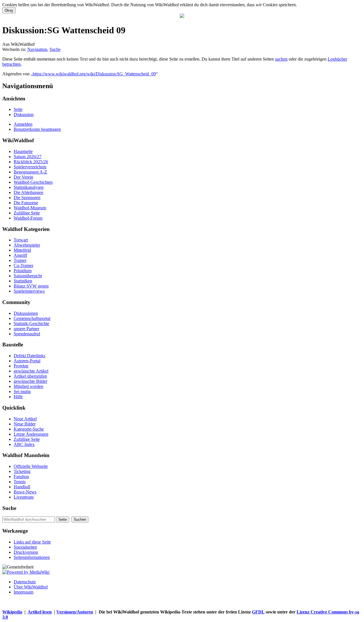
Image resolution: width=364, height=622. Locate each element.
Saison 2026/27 (28, 156)
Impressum (23, 592)
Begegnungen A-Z (30, 172)
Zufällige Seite (27, 212)
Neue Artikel (25, 418)
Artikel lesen (40, 611)
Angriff (20, 255)
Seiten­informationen (32, 557)
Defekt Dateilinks (29, 355)
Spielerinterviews (29, 291)
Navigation (37, 49)
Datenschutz (25, 581)
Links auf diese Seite (32, 542)
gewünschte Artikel (31, 371)
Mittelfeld (22, 250)
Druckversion (26, 552)
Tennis (20, 481)
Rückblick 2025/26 (31, 161)
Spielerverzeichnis (30, 166)
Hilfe (18, 396)
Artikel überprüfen (30, 376)
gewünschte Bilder (30, 381)
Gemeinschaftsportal (32, 318)
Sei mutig (22, 391)
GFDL (258, 611)
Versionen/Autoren (74, 611)
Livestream (24, 497)
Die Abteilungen (28, 192)
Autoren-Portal (27, 360)
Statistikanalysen (29, 187)
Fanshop (21, 476)
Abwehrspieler (27, 245)
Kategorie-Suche (29, 429)
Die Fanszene (26, 202)
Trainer (20, 260)
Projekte (21, 365)
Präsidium (23, 270)
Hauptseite (23, 151)
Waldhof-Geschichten (33, 182)
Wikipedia (12, 611)
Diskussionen (26, 313)
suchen (281, 59)
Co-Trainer (23, 265)
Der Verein (23, 177)
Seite (18, 109)
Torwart (21, 239)
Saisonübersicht (28, 275)
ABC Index (24, 444)
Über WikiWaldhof (31, 586)
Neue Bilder (25, 423)
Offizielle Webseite (31, 466)
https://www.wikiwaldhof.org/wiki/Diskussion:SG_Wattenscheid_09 (94, 73)
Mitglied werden (28, 386)
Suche (55, 49)
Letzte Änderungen (31, 434)
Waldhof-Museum (30, 207)
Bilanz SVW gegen (31, 286)
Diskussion (24, 114)
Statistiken (23, 280)
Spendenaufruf (27, 333)
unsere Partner (26, 328)
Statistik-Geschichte (31, 323)
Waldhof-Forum (28, 218)
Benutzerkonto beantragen (37, 129)
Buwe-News (25, 491)
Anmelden (23, 124)
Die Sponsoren (27, 197)
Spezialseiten (25, 547)
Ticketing (22, 471)
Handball (22, 486)
